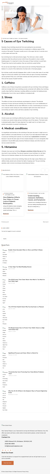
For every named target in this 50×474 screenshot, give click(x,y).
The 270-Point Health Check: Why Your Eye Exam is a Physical (26, 307)
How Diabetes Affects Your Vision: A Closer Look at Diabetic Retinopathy (11, 200)
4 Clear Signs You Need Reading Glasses (20, 267)
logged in (9, 231)
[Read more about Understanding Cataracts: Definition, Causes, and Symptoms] (37, 182)
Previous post (5, 221)
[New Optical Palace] (8, 3)
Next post (45, 221)
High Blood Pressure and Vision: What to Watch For (23, 353)
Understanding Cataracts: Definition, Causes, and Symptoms (36, 198)
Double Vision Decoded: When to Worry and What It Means (25, 250)
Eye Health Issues (23, 38)
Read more (6, 213)
